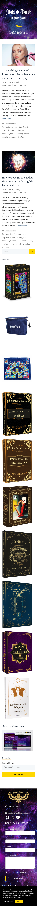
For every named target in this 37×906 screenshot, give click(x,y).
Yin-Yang (21, 137)
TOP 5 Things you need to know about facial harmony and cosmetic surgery (18, 74)
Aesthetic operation (13, 127)
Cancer (22, 234)
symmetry (13, 137)
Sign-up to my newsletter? (18, 872)
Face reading (10, 124)
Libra (23, 241)
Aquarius (9, 234)
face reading (16, 130)
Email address (11, 838)
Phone (8, 846)
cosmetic (6, 130)
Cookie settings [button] (8, 901)
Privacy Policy (7, 886)
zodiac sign (7, 247)
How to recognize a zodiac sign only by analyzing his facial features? (17, 181)
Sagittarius (6, 244)
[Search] (32, 251)
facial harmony (16, 134)
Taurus (15, 244)
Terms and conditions (23, 886)
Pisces (29, 241)
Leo (18, 241)
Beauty (25, 127)
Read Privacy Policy (15, 897)
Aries (16, 234)
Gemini (13, 241)
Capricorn (6, 237)
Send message (20, 878)
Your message (11, 855)
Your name (10, 830)
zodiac (27, 244)
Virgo (21, 244)
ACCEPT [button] (19, 901)
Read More (6, 119)
